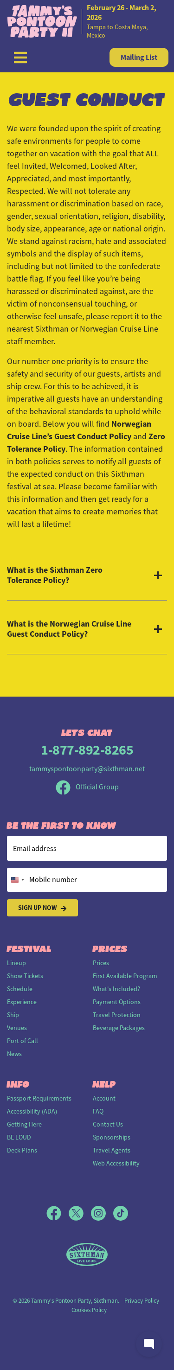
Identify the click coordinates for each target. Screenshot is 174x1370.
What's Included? (116, 989)
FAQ (98, 1111)
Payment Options (117, 1002)
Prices (101, 963)
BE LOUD (19, 1137)
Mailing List (139, 57)
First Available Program (125, 976)
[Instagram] (102, 1213)
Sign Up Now (37, 907)
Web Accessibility (116, 1163)
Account (104, 1098)
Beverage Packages (119, 1028)
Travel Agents (111, 1150)
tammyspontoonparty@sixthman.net (87, 769)
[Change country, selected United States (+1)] (17, 879)
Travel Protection (117, 1015)
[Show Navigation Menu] (20, 57)
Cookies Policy (89, 1310)
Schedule (19, 989)
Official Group (96, 787)
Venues (17, 1028)
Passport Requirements (39, 1098)
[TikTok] (120, 1213)
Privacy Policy (141, 1301)
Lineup (16, 963)
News (14, 1054)
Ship (13, 1015)
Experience (22, 1002)
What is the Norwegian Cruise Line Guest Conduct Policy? (69, 629)
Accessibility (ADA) (32, 1111)
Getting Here (24, 1124)
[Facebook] (57, 1213)
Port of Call (22, 1041)
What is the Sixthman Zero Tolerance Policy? (55, 575)
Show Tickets (25, 976)
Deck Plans (22, 1150)
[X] (80, 1213)
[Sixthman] (87, 1255)
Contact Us (108, 1124)
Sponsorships (111, 1137)
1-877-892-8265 (87, 750)
